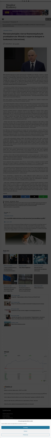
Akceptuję (25, 427)
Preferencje (25, 434)
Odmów (25, 431)
